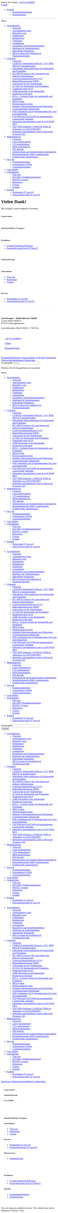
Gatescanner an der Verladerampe (27, 609)
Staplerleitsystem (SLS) (22, 614)
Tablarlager (17, 566)
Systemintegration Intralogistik (25, 635)
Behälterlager (18, 564)
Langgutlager (18, 569)
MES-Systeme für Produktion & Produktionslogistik (26, 580)
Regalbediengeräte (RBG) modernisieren (30, 680)
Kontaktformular (12, 348)
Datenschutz (29, 360)
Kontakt (10, 9)
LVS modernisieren (21, 670)
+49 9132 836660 (27, 2)
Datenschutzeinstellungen (12, 360)
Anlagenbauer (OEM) (22, 690)
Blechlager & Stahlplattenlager (26, 574)
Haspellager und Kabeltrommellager (28, 571)
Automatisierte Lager (21, 556)
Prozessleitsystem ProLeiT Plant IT (22, 248)
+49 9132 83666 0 (13, 338)
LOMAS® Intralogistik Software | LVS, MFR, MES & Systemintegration (33, 590)
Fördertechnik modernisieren (25, 683)
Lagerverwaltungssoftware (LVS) (27, 604)
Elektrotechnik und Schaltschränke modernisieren (34, 678)
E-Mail (4, 5)
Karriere (10, 715)
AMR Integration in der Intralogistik (28, 617)
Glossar (10, 282)
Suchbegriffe (7, 363)
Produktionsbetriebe (21, 688)
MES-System (18, 627)
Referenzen (12, 279)
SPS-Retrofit (18, 675)
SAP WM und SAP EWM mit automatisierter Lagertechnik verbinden (32, 643)
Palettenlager (18, 561)
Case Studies (12, 695)
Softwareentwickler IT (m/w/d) (20, 301)
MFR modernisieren (21, 672)
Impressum (51, 357)
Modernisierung (14, 662)
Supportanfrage (19, 14)
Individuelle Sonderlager (23, 576)
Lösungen (11, 584)
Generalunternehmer (21, 693)
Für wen (10, 685)
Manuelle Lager (19, 559)
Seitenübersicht (16, 1158)
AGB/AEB (40, 357)
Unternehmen (13, 698)
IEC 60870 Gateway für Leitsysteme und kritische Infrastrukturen (30, 600)
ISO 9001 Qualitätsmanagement (26, 703)
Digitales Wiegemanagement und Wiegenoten (32, 632)
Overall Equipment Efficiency (20, 246)
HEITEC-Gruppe (20, 705)
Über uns (11, 277)
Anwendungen (13, 551)
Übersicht (16, 554)
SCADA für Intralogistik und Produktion (30, 612)
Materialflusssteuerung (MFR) (25, 607)
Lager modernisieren (21, 667)
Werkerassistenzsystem (22, 630)
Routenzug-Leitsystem (22, 619)
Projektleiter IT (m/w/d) (17, 299)
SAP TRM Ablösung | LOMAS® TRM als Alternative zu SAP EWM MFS (31, 653)
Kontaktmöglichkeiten (22, 12)
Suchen (5, 729)
